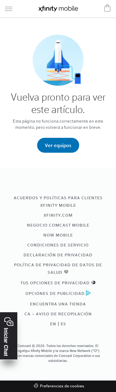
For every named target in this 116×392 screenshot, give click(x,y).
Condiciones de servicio (58, 245)
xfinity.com (58, 215)
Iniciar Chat (6, 342)
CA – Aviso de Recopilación (58, 314)
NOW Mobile (58, 235)
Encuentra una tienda (58, 304)
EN (53, 324)
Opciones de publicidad (55, 293)
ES (63, 324)
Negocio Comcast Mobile (58, 225)
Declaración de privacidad (58, 255)
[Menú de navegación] (8, 8)
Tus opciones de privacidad (55, 283)
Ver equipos (58, 145)
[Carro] (107, 7)
